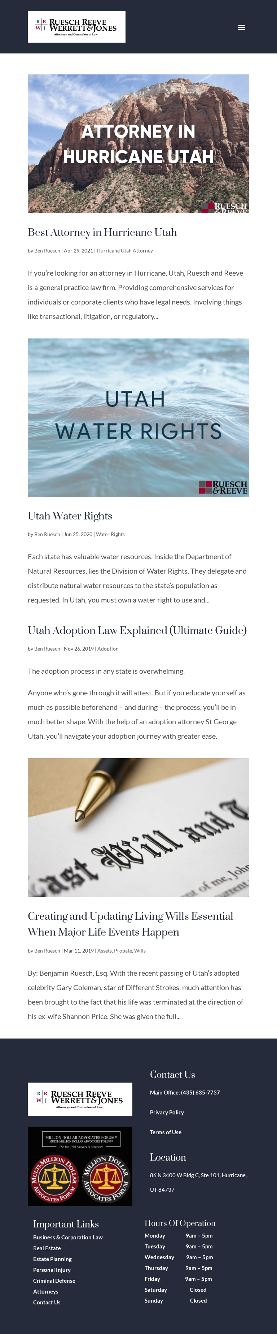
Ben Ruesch (47, 250)
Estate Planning (52, 1259)
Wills (140, 950)
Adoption (108, 649)
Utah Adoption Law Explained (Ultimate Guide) (137, 630)
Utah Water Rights (70, 515)
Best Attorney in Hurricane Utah (102, 232)
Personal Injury (52, 1269)
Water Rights (110, 534)
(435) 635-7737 (200, 1092)
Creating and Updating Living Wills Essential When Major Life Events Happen (130, 923)
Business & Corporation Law (68, 1237)
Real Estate (47, 1248)
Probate (123, 950)
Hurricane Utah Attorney (125, 250)
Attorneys (45, 1291)
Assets (104, 950)
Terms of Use (165, 1132)
